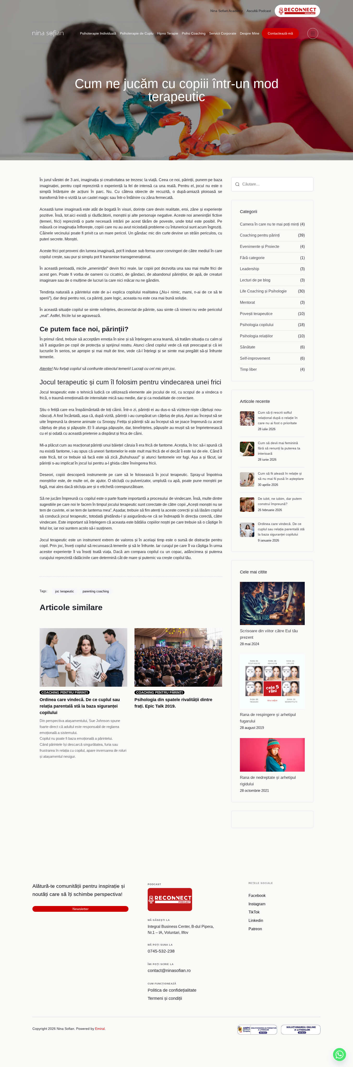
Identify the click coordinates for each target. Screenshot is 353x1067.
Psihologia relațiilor (256, 336)
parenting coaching (96, 591)
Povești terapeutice (256, 314)
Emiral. (100, 1029)
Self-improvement (255, 358)
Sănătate (247, 347)
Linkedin (256, 920)
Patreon (255, 929)
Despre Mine (249, 33)
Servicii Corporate (222, 33)
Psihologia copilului (257, 325)
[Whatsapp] (339, 1054)
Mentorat (247, 302)
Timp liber (248, 369)
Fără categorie (252, 258)
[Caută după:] (272, 184)
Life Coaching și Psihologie (263, 291)
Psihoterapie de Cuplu (136, 33)
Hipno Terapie (167, 33)
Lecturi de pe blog (255, 280)
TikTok (254, 912)
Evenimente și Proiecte (259, 246)
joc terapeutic (64, 591)
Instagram (257, 904)
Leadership (249, 269)
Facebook (257, 896)
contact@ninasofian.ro (169, 970)
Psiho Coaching (194, 33)
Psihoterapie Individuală (98, 33)
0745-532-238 (161, 951)
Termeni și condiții (165, 998)
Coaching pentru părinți (260, 235)
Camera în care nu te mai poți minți (269, 224)
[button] (314, 33)
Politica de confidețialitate (172, 990)
